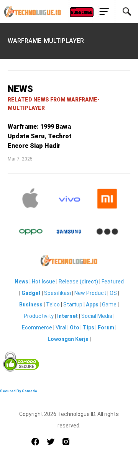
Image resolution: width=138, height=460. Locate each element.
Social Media (96, 316)
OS (113, 293)
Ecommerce (37, 327)
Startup (72, 304)
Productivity (39, 316)
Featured (113, 281)
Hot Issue (43, 281)
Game (109, 304)
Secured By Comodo (18, 391)
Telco (53, 304)
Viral (61, 327)
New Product (90, 293)
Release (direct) (78, 281)
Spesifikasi (57, 293)
